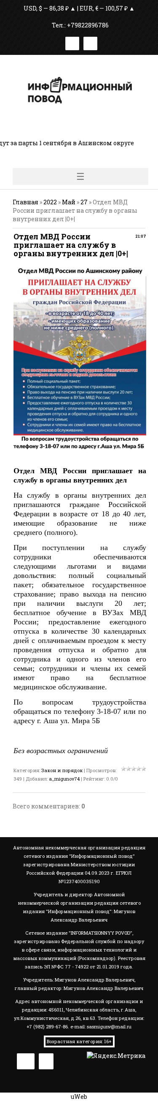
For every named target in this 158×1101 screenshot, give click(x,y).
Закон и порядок (62, 770)
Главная (25, 202)
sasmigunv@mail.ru (109, 1026)
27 (84, 202)
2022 (50, 202)
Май (68, 202)
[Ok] (90, 42)
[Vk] (72, 42)
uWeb (79, 1097)
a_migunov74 (64, 779)
